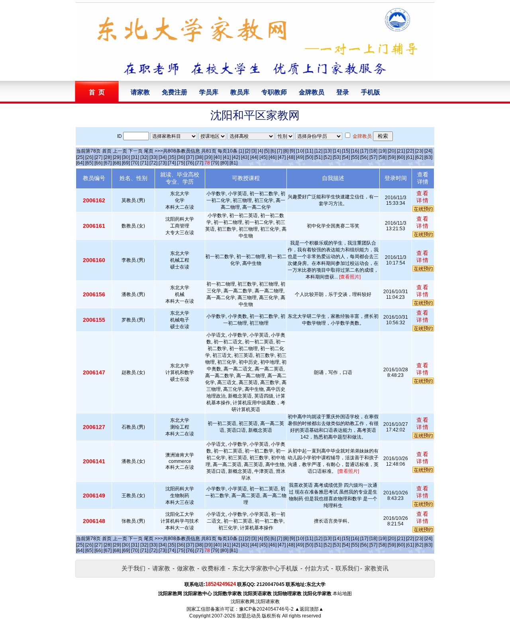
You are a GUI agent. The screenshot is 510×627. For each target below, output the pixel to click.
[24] (428, 151)
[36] (181, 157)
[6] (273, 151)
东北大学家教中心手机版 (265, 568)
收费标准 (214, 568)
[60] (401, 157)
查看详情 (422, 197)
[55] (355, 157)
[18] (373, 151)
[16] (355, 151)
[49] (300, 157)
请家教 (140, 92)
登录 (342, 92)
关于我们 (133, 568)
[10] (300, 151)
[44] (254, 157)
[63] (428, 157)
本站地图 (342, 593)
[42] (236, 157)
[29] (117, 157)
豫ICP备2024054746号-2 (266, 609)
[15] (346, 151)
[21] (401, 151)
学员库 (208, 92)
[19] (382, 151)
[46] (273, 157)
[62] (419, 157)
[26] (89, 157)
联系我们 (347, 568)
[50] (309, 157)
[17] (364, 151)
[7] (279, 151)
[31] (135, 157)
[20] (392, 151)
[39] (208, 157)
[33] (153, 157)
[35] (172, 157)
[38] (199, 157)
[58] (382, 157)
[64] (80, 163)
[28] (108, 157)
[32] (144, 157)
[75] (181, 163)
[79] (215, 163)
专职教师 (274, 92)
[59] (392, 157)
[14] (337, 151)
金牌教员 (311, 92)
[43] (245, 157)
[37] (190, 157)
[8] (285, 151)
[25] (80, 157)
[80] (224, 163)
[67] (108, 163)
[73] (163, 163)
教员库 (239, 92)
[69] (126, 163)
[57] (373, 157)
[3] (254, 151)
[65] (89, 163)
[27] (98, 157)
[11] (309, 151)
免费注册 (174, 92)
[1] (241, 151)
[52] (328, 157)
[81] (233, 163)
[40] (218, 157)
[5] (266, 151)
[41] (227, 157)
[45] (263, 157)
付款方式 (317, 568)
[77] (199, 163)
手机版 (370, 92)
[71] (144, 163)
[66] (98, 163)
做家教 (186, 568)
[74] (172, 163)
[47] (282, 157)
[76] (190, 163)
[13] (328, 151)
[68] (117, 163)
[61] (410, 157)
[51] (318, 157)
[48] (291, 157)
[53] (337, 157)
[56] (364, 157)
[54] (346, 157)
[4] (260, 151)
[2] (247, 151)
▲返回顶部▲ (309, 609)
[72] (153, 163)
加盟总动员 (249, 616)
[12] (318, 151)
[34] (163, 157)
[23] (419, 151)
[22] (410, 151)
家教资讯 (376, 568)
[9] (292, 151)
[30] (126, 157)
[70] (135, 163)
